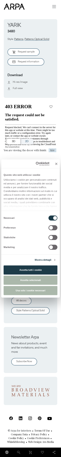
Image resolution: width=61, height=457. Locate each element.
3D (13, 141)
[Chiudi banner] (56, 164)
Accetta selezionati (30, 280)
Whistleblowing (16, 441)
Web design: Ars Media (41, 441)
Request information (28, 62)
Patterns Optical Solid (37, 39)
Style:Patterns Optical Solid (30, 311)
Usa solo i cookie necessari (30, 290)
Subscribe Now (24, 361)
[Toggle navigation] (54, 6)
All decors (21, 301)
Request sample (26, 52)
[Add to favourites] (51, 106)
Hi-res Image (20, 82)
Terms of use (42, 430)
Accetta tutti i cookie (30, 270)
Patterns (18, 39)
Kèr (52, 150)
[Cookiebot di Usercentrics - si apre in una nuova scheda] (37, 164)
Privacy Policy (39, 434)
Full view (18, 88)
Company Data (19, 434)
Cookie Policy (16, 438)
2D (26, 141)
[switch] (52, 227)
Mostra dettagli (43, 259)
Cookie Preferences (38, 438)
